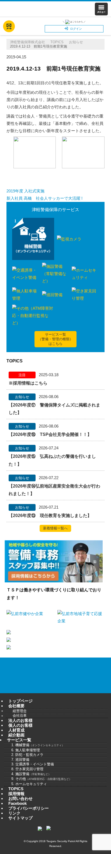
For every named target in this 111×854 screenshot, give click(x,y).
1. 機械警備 (37, 745)
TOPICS (15, 788)
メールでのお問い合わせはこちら (9, 26)
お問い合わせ (84, 682)
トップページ (20, 701)
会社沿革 (20, 716)
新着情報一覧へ (55, 528)
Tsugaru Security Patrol (60, 841)
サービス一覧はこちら (55, 339)
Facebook (17, 803)
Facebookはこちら (22, 26)
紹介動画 (16, 735)
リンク (14, 813)
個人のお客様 (20, 725)
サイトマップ (20, 818)
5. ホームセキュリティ (29, 784)
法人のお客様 (20, 720)
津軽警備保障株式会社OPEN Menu (101, 9)
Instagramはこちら (35, 26)
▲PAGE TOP (101, 844)
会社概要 (16, 705)
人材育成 (16, 730)
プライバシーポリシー (28, 808)
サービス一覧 (19, 740)
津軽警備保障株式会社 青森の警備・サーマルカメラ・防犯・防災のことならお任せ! (37, 9)
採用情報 (16, 793)
